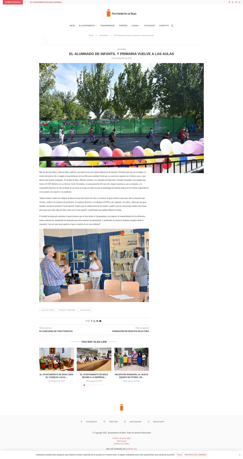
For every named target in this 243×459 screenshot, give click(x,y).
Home (91, 35)
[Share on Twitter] (94, 321)
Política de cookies (121, 444)
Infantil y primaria (67, 310)
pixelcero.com (131, 449)
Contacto (164, 26)
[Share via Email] (100, 321)
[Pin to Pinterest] (97, 321)
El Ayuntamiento (86, 26)
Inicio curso (85, 310)
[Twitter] (232, 2)
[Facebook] (229, 2)
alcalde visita (47, 310)
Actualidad (149, 26)
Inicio (72, 26)
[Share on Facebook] (91, 321)
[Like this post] (88, 321)
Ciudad (135, 26)
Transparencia (107, 26)
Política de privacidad (121, 438)
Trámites (123, 26)
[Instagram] (236, 2)
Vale (179, 455)
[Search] (172, 26)
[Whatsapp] (239, 2)
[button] (25, 2)
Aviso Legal (121, 441)
